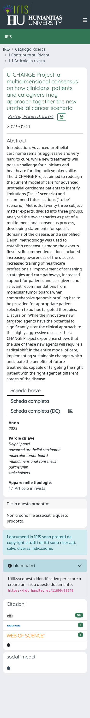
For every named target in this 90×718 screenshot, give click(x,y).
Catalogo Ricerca (30, 49)
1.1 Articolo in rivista (26, 60)
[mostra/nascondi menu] (85, 20)
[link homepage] (17, 8)
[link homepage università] (34, 20)
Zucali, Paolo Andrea (30, 116)
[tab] (70, 411)
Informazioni (23, 565)
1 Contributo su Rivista (28, 55)
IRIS (6, 49)
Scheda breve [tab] (26, 390)
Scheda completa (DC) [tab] (35, 411)
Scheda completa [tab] (30, 401)
